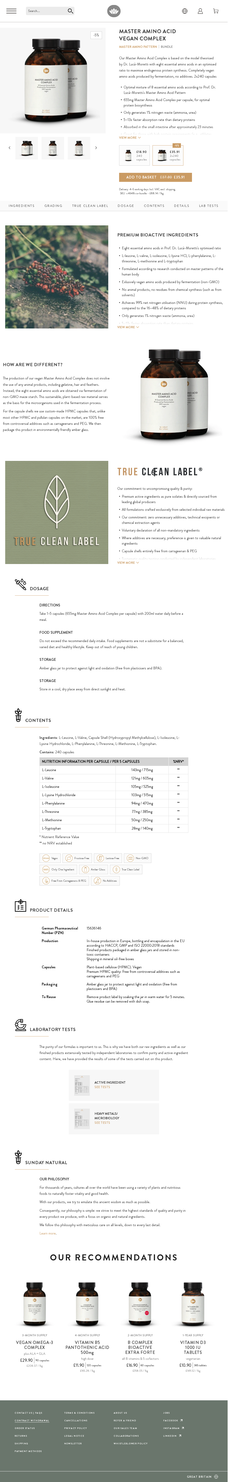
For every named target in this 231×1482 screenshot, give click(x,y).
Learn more (47, 1233)
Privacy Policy (75, 1428)
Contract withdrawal (32, 1420)
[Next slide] (96, 147)
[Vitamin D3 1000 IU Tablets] (193, 1304)
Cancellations (76, 1420)
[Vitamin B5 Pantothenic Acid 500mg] (87, 1304)
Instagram (171, 1428)
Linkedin (170, 1436)
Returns (21, 1436)
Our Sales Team (125, 1428)
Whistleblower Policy (131, 1443)
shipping (170, 189)
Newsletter (73, 1443)
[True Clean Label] (160, 471)
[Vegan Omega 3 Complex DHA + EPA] (34, 1304)
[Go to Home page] (113, 11)
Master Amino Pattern (138, 46)
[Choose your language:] (184, 11)
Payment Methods (28, 1451)
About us (120, 1413)
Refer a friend (125, 1420)
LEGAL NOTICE (74, 1436)
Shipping (21, 1443)
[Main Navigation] (11, 11)
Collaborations (126, 1436)
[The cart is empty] (216, 11)
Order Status (25, 1428)
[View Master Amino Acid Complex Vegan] (26, 148)
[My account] (200, 11)
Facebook (170, 1420)
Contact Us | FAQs (28, 1413)
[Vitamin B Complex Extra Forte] (140, 1304)
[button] (26, 148)
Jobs (166, 1413)
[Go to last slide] (9, 147)
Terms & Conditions (79, 1413)
